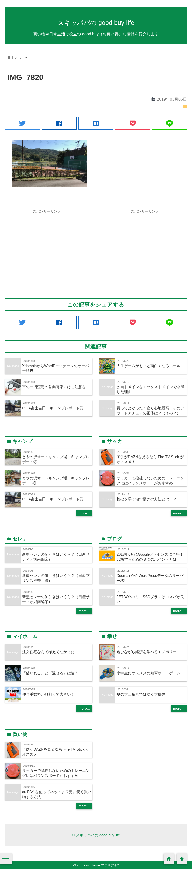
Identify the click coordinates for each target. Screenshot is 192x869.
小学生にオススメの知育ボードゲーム (148, 673)
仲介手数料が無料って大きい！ (48, 694)
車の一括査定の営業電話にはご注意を (54, 387)
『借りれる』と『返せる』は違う (50, 673)
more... (84, 513)
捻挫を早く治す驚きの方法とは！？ (147, 499)
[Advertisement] (47, 251)
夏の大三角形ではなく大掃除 (141, 694)
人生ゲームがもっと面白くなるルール (148, 366)
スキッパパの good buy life (96, 22)
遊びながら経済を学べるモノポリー (147, 652)
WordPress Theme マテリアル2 (96, 865)
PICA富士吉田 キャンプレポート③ (53, 408)
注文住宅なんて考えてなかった (48, 652)
